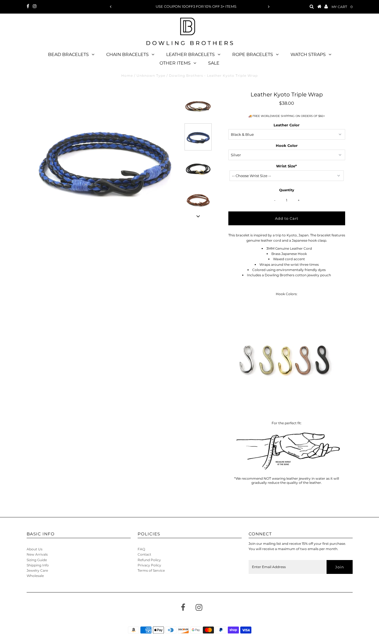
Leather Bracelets (190, 54)
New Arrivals (37, 554)
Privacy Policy (149, 565)
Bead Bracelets (68, 54)
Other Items (175, 63)
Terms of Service (151, 570)
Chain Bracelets (127, 54)
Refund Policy (149, 560)
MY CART (342, 7)
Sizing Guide (37, 560)
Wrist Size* (286, 166)
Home (127, 75)
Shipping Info (38, 565)
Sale (213, 63)
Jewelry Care (37, 570)
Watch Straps (308, 54)
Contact (144, 554)
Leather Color (287, 125)
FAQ (141, 549)
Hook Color (287, 145)
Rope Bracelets (252, 54)
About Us (34, 549)
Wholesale (35, 576)
